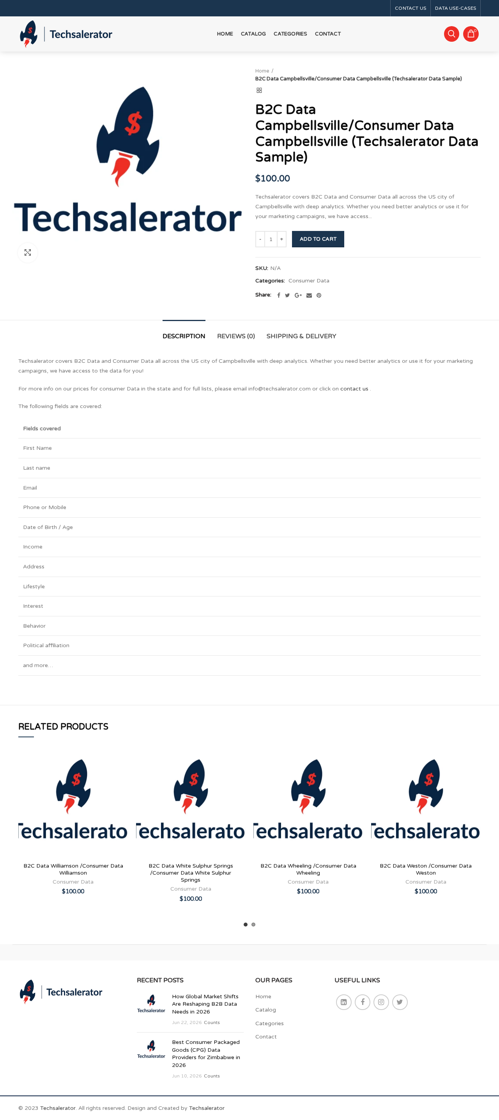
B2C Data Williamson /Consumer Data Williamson (73, 869)
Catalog (265, 1009)
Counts (212, 1022)
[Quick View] (122, 796)
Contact (266, 1036)
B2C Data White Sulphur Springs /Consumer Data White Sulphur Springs (191, 873)
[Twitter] (287, 295)
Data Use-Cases (455, 8)
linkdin (344, 1002)
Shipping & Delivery (301, 336)
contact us (354, 388)
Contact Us (410, 8)
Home (262, 71)
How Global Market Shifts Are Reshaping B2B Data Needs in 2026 (205, 1004)
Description (184, 336)
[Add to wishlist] (122, 761)
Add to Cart (318, 239)
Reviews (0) (236, 336)
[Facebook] (279, 295)
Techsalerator (58, 1108)
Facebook (362, 1002)
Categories (269, 1023)
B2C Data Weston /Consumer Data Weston (426, 869)
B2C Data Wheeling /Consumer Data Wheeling (308, 869)
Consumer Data (308, 281)
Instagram (381, 1002)
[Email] (309, 295)
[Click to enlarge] (27, 253)
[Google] (298, 295)
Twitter (400, 1002)
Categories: (270, 281)
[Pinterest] (319, 295)
